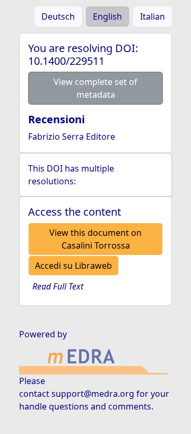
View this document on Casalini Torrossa (95, 239)
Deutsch (58, 16)
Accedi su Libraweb (73, 265)
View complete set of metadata (95, 88)
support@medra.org (92, 393)
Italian (152, 16)
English (107, 16)
